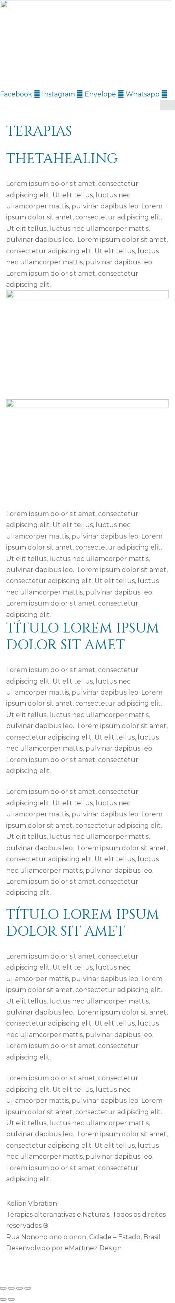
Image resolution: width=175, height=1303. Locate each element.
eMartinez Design (93, 1248)
